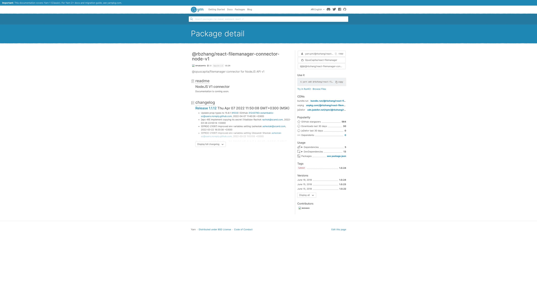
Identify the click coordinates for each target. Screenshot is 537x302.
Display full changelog (208, 144)
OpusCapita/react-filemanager (321, 60)
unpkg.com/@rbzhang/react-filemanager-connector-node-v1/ (340, 105)
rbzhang (305, 208)
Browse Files (319, 89)
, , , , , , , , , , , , (312, 151)
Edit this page (338, 229)
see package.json (336, 156)
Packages (240, 9)
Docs (230, 9)
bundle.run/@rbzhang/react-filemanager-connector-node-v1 (344, 100)
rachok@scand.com (272, 119)
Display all (304, 195)
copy (341, 53)
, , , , (310, 147)
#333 (235, 112)
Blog (249, 9)
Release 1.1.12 (206, 108)
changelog (205, 102)
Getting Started (216, 9)
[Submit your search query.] (191, 19)
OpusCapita (200, 66)
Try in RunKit (304, 89)
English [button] (318, 9)
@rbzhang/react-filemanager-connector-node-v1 (325, 66)
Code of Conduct (243, 229)
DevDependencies (313, 151)
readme (202, 80)
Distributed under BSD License (215, 229)
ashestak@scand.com (273, 126)
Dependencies (311, 147)
